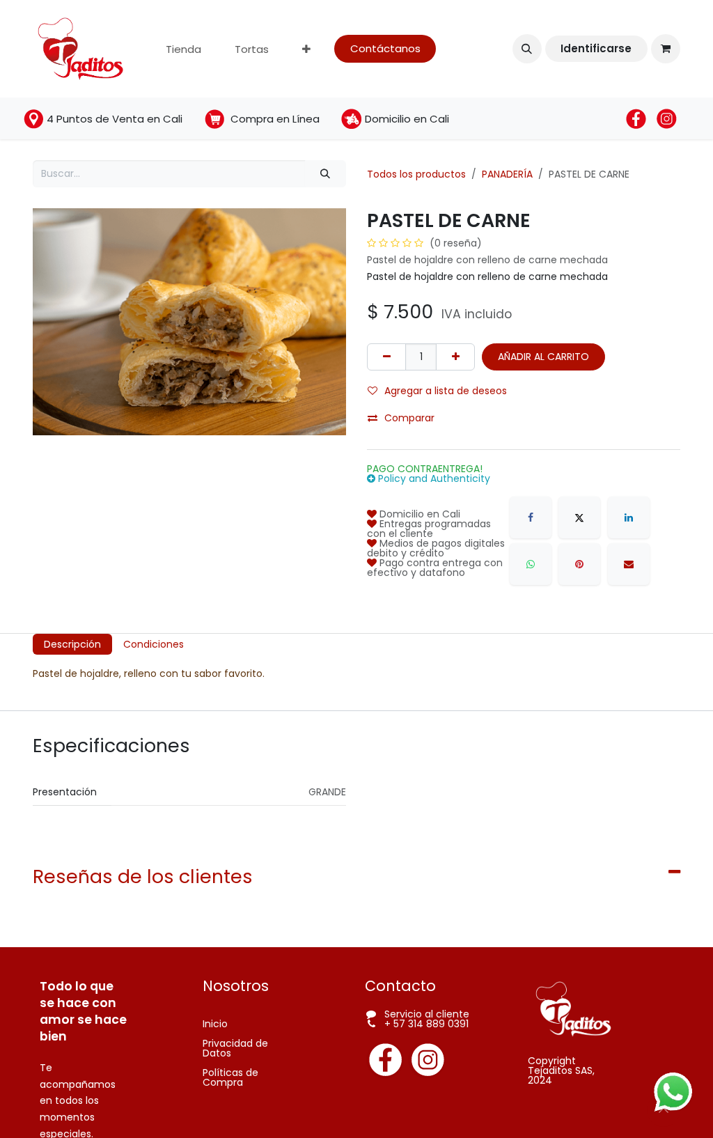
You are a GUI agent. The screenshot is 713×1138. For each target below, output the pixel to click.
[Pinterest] (579, 564)
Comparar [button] (409, 418)
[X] (579, 517)
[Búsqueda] (325, 173)
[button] (527, 48)
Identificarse (596, 48)
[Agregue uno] (455, 357)
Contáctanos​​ (385, 48)
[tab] (72, 644)
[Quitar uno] (386, 357)
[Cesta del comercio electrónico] (665, 48)
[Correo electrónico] (629, 564)
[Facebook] (530, 517)
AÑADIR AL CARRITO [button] (543, 357)
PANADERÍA (507, 174)
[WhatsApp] (530, 564)
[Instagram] (426, 1059)
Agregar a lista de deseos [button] (445, 391)
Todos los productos (416, 174)
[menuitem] (183, 49)
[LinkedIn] (629, 517)
